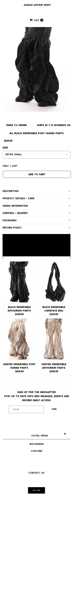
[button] (36, 20)
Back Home (36, 490)
